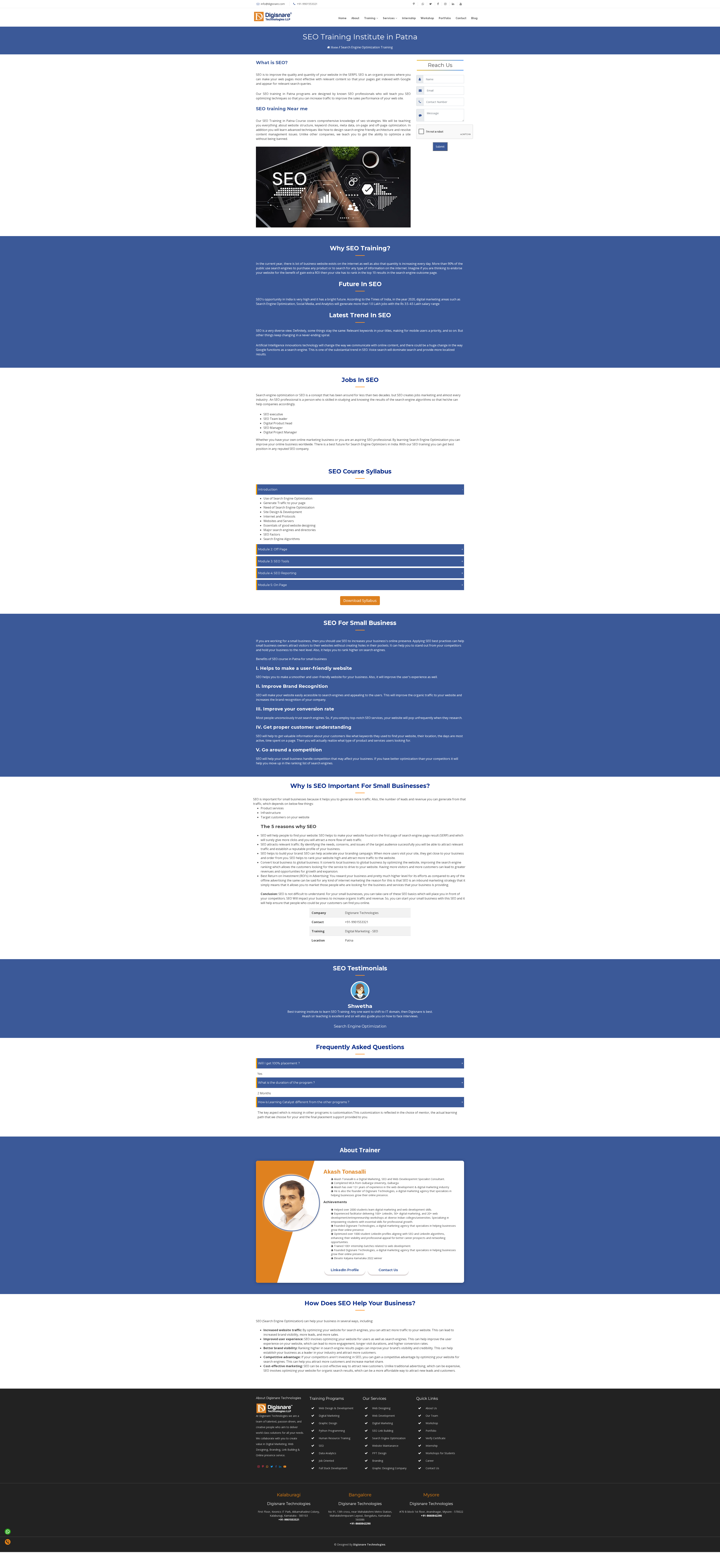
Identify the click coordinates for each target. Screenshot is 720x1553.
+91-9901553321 (307, 4)
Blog (474, 18)
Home (342, 18)
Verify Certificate (436, 1439)
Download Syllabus (360, 600)
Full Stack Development (333, 1469)
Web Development (383, 1416)
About (355, 18)
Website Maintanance (384, 1446)
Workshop (427, 18)
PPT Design (378, 1454)
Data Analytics (327, 1454)
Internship (409, 18)
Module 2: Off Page (272, 549)
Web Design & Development (336, 1409)
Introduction (267, 489)
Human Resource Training (334, 1439)
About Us (431, 1409)
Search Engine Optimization (388, 1439)
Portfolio (445, 18)
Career (430, 1461)
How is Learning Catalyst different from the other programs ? (303, 1103)
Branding (377, 1461)
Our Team (432, 1416)
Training (369, 18)
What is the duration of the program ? (286, 1083)
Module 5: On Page (272, 585)
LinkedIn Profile (345, 1271)
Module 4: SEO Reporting (277, 573)
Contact (461, 18)
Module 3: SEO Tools (273, 561)
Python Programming (332, 1431)
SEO (321, 1446)
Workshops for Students (440, 1454)
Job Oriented (326, 1461)
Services (388, 18)
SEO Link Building (382, 1431)
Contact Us (388, 1271)
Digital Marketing (329, 1416)
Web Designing (380, 1409)
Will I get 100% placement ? (279, 1064)
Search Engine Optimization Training (367, 47)
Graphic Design (328, 1424)
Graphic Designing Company (388, 1469)
